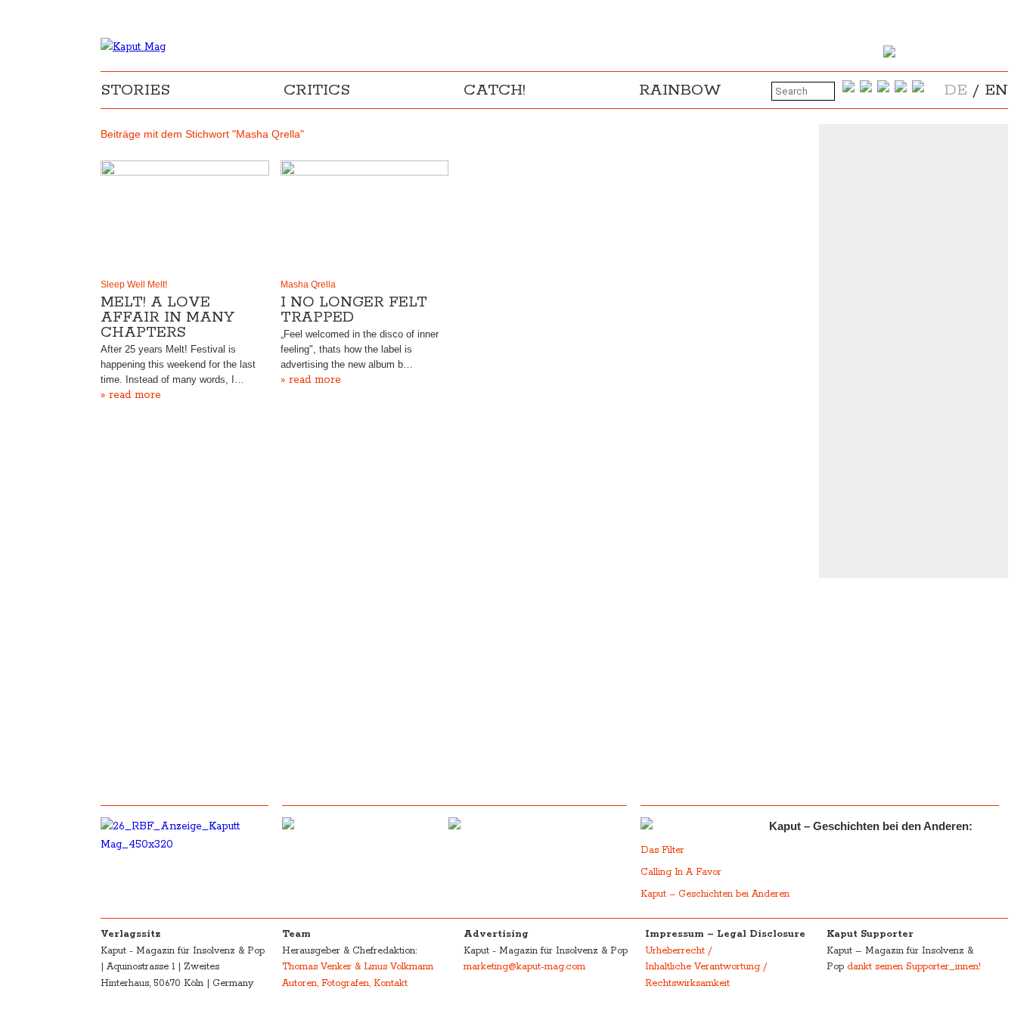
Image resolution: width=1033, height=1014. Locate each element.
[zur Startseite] (133, 47)
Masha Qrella (308, 284)
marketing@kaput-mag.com (524, 966)
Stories (135, 90)
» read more (131, 395)
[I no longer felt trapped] (365, 216)
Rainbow (680, 90)
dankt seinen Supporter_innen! (914, 966)
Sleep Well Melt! (134, 284)
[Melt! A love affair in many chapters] (185, 216)
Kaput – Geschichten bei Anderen (715, 894)
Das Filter (664, 850)
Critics (317, 90)
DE (956, 90)
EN (996, 90)
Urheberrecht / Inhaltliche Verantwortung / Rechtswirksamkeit (706, 967)
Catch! (495, 90)
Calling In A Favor (681, 872)
